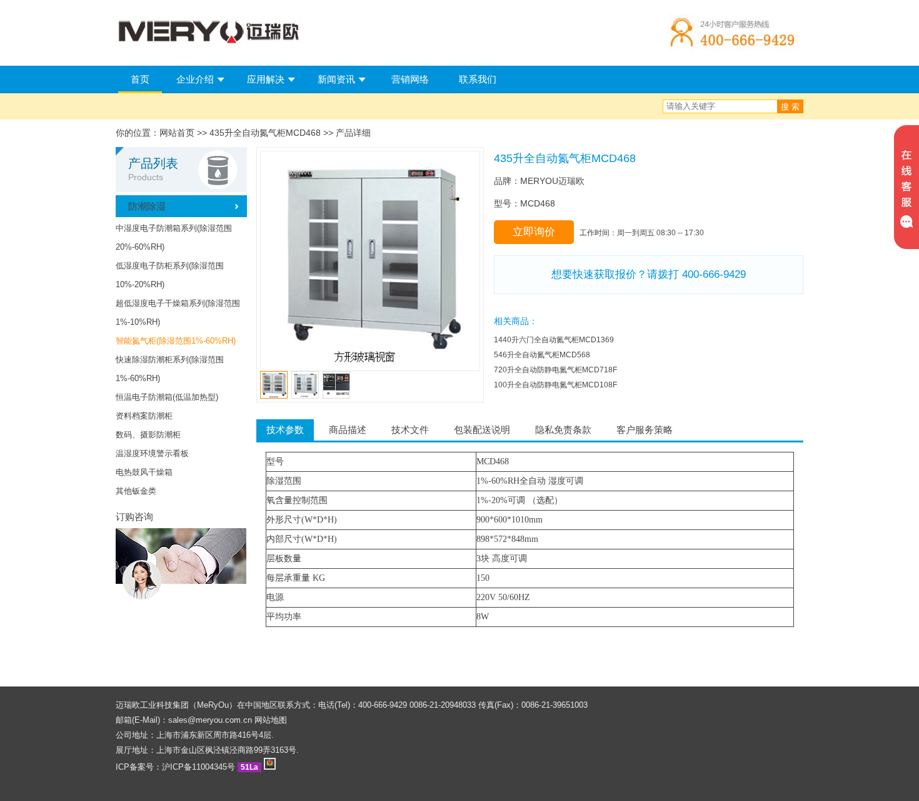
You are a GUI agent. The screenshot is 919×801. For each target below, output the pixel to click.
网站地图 (270, 720)
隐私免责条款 (563, 429)
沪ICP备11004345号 (198, 767)
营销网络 (410, 79)
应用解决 (265, 79)
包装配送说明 (482, 429)
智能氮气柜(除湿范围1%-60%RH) (176, 340)
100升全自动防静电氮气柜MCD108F (555, 384)
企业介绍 (195, 79)
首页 (140, 79)
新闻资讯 (336, 79)
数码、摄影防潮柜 (148, 434)
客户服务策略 (644, 429)
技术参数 (285, 429)
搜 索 (790, 106)
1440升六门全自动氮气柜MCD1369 (554, 339)
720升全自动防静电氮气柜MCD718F (555, 369)
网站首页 (176, 133)
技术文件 (410, 429)
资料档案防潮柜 (144, 416)
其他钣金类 (136, 491)
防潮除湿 (147, 206)
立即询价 (534, 232)
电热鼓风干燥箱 (144, 472)
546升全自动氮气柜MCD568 (542, 354)
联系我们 (477, 79)
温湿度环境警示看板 (152, 453)
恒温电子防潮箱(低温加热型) (167, 397)
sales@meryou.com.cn (210, 720)
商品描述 (347, 429)
